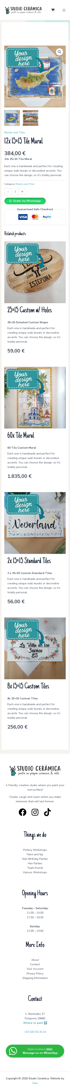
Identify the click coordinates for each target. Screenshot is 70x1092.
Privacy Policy (35, 973)
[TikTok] (47, 812)
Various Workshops (35, 872)
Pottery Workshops (35, 850)
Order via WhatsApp (27, 201)
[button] (59, 51)
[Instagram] (35, 812)
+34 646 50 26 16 (35, 1032)
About (35, 960)
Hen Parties (35, 863)
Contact (35, 964)
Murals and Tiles (14, 132)
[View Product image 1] (12, 118)
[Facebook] (22, 812)
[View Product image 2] (30, 118)
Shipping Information (35, 978)
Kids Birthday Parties (35, 859)
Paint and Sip (35, 854)
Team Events (35, 868)
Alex (35, 1083)
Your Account (35, 969)
